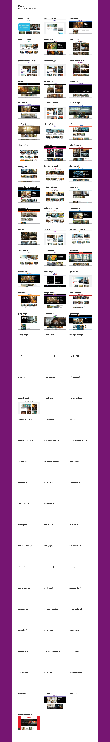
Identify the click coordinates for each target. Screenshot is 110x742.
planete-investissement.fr (28, 187)
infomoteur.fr (23, 651)
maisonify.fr (74, 630)
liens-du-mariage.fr (51, 166)
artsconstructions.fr (25, 567)
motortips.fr (48, 524)
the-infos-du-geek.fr (77, 229)
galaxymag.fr (49, 419)
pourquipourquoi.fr (51, 103)
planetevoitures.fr (25, 39)
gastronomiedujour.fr (52, 651)
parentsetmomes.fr (76, 60)
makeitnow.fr (49, 503)
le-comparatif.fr (50, 60)
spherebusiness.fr (76, 145)
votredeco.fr (48, 398)
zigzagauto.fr (74, 166)
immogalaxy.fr (23, 609)
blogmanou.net (23, 18)
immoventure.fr (50, 356)
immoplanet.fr (74, 208)
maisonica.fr (48, 81)
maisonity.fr (22, 630)
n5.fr (71, 503)
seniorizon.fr (48, 39)
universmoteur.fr (24, 166)
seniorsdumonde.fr (51, 208)
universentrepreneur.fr (78, 440)
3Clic (21, 5)
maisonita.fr (22, 103)
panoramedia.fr (75, 546)
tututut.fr (73, 693)
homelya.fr (22, 377)
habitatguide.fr (75, 461)
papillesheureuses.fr (51, 440)
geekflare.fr (22, 313)
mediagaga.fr (49, 546)
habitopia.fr (22, 482)
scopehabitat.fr (75, 588)
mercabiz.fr (22, 292)
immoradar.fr (49, 630)
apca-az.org (73, 271)
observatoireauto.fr (25, 440)
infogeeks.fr (48, 271)
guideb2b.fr (73, 81)
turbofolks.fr (23, 335)
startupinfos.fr (23, 503)
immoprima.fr (74, 482)
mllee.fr (72, 419)
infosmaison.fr (75, 377)
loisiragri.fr (73, 524)
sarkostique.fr (23, 672)
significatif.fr (74, 356)
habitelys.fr (22, 124)
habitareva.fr (23, 208)
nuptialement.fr (24, 588)
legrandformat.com (25, 714)
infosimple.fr (48, 124)
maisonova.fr (74, 39)
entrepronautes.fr (76, 124)
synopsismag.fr (49, 292)
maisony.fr (73, 187)
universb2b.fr (74, 103)
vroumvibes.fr (49, 145)
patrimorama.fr (75, 250)
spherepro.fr (74, 313)
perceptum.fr (23, 271)
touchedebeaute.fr (25, 419)
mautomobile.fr (75, 292)
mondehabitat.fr (50, 250)
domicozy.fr (22, 229)
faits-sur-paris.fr (50, 18)
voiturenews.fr (49, 377)
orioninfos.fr (22, 524)
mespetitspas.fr (24, 398)
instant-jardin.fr (75, 398)
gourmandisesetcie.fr (52, 609)
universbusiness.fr (25, 546)
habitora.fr (22, 81)
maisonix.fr (48, 693)
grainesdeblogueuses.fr (27, 60)
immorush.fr (48, 482)
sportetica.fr (22, 461)
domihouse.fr (49, 588)
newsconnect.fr (75, 18)
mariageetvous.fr (76, 335)
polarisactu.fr (49, 313)
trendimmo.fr (23, 250)
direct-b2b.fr (48, 229)
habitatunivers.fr (24, 356)
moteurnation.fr (24, 693)
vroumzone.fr (74, 651)
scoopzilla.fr (74, 567)
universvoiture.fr (76, 609)
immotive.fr (48, 672)
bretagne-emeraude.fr (52, 461)
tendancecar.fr (49, 567)
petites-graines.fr (50, 187)
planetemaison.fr (76, 672)
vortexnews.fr (49, 335)
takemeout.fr (23, 145)
